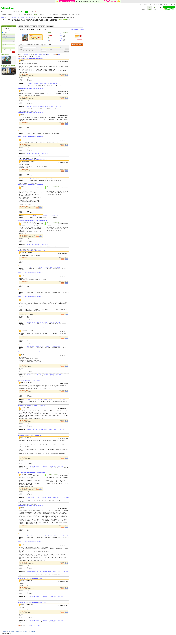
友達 (31, 50)
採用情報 (25, 631)
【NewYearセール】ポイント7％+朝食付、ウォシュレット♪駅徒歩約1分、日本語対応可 (43, 267)
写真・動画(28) (34, 26)
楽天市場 (165, 4)
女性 (60, 50)
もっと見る (13, 55)
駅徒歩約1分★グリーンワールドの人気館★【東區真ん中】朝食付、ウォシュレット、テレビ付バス (45, 399)
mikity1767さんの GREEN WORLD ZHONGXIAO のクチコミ (31, 405)
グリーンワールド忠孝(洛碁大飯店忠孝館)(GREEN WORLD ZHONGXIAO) (29, 20)
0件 (61, 38)
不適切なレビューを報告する (63, 74)
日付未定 (5, 32)
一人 (21, 50)
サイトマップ (152, 4)
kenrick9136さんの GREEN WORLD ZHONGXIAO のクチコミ (32, 250)
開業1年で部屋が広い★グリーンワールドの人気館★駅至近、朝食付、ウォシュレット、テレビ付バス (46, 466)
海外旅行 (3, 17)
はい (62, 75)
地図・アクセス (41, 26)
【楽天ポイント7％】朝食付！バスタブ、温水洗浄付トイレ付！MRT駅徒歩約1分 (42, 215)
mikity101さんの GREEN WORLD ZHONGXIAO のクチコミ (31, 435)
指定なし (53, 50)
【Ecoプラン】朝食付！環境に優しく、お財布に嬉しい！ (37, 153)
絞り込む (67, 49)
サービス (39, 54)
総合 (36, 54)
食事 (59, 54)
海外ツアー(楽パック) (8, 30)
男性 (57, 50)
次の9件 (38, 56)
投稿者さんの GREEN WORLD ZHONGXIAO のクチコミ (30, 58)
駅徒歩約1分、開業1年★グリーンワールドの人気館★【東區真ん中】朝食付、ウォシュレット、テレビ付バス (44, 498)
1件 (61, 40)
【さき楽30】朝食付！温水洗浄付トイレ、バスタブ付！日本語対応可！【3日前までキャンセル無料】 (46, 178)
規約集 (29, 631)
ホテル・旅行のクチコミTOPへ (77, 29)
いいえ (66, 75)
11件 (61, 35)
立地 (43, 54)
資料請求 (33, 631)
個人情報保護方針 (10, 631)
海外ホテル (6, 28)
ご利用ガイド (146, 4)
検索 (14, 51)
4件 (61, 37)
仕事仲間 (35, 50)
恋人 (28, 50)
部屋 (45, 54)
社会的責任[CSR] (18, 631)
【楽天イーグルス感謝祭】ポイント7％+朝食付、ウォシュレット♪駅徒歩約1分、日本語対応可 (44, 291)
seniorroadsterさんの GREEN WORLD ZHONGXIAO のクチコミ (32, 327)
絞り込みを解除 (66, 51)
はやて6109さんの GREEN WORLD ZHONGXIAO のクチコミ (31, 472)
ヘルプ (141, 4)
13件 (61, 33)
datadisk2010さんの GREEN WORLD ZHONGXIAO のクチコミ (32, 578)
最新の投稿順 (25, 54)
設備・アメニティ (50, 54)
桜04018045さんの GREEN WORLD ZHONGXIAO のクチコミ (31, 380)
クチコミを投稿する (77, 44)
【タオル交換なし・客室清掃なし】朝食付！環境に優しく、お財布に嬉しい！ (41, 83)
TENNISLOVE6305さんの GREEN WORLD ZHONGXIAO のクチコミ (33, 159)
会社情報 (4, 631)
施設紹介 (21, 26)
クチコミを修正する (77, 46)
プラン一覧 (26, 26)
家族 (24, 50)
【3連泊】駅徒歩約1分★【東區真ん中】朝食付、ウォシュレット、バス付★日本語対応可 (43, 346)
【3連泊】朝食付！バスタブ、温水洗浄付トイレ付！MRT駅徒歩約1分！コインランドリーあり (44, 106)
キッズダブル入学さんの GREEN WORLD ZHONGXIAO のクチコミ (33, 220)
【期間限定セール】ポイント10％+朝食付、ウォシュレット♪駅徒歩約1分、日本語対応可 (43, 322)
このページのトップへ (78, 629)
